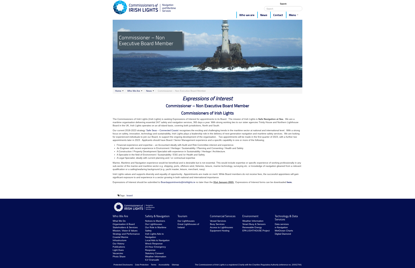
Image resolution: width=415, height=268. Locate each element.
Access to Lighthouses (221, 227)
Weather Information (155, 256)
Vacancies (118, 253)
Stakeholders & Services (125, 227)
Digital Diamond (283, 234)
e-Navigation (281, 227)
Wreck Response (154, 243)
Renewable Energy (252, 227)
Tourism (182, 216)
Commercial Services (222, 216)
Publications (119, 246)
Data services (282, 224)
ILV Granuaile (152, 259)
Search (283, 3)
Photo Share (119, 256)
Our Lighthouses (153, 224)
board (130, 195)
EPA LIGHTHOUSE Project (256, 230)
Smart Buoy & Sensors (254, 224)
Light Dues (118, 250)
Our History (118, 243)
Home (118, 91)
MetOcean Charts (284, 230)
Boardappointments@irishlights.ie (178, 182)
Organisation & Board (124, 224)
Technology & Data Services (286, 217)
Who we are (246, 15)
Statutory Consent (154, 253)
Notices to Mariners (155, 221)
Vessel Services (218, 221)
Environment (250, 216)
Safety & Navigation (157, 216)
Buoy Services (217, 224)
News (263, 15)
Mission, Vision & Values (125, 230)
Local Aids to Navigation (157, 240)
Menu (293, 15)
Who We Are (133, 91)
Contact (278, 15)
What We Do (119, 221)
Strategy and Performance (126, 234)
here (289, 182)
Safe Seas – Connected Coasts (162, 130)
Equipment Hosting (219, 230)
